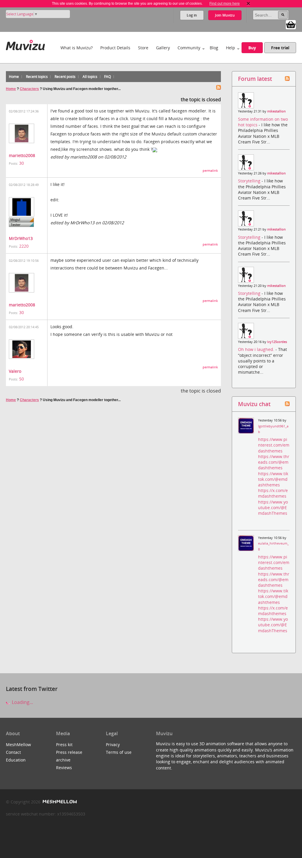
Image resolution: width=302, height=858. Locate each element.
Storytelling (250, 181)
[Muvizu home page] (25, 43)
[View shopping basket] (291, 24)
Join (225, 15)
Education (16, 760)
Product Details (115, 47)
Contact (13, 752)
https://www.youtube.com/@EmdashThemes (273, 507)
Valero (15, 371)
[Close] (248, 3)
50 (21, 379)
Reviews (64, 767)
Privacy (113, 744)
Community (189, 47)
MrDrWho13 (21, 238)
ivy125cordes (277, 342)
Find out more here (224, 3)
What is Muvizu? (76, 47)
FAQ (107, 76)
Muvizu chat (254, 404)
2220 (24, 246)
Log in (192, 15)
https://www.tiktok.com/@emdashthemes (273, 479)
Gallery (163, 47)
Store (143, 47)
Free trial (280, 47)
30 (21, 163)
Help (230, 47)
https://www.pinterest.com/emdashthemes (273, 445)
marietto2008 (22, 155)
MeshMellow (18, 744)
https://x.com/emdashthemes (273, 493)
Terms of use (119, 752)
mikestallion (276, 111)
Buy (252, 47)
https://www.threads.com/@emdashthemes (273, 462)
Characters (29, 89)
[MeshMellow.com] (59, 802)
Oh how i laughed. (256, 349)
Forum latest (255, 78)
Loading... (22, 702)
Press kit (64, 744)
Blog (214, 47)
